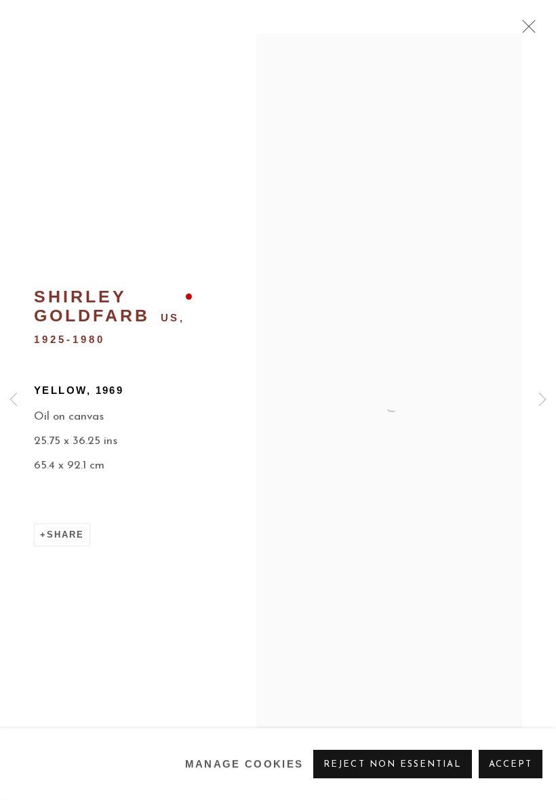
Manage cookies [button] (244, 764)
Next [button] (542, 400)
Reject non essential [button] (392, 764)
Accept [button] (510, 764)
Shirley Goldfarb (92, 306)
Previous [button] (13, 400)
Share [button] (65, 534)
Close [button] (525, 30)
